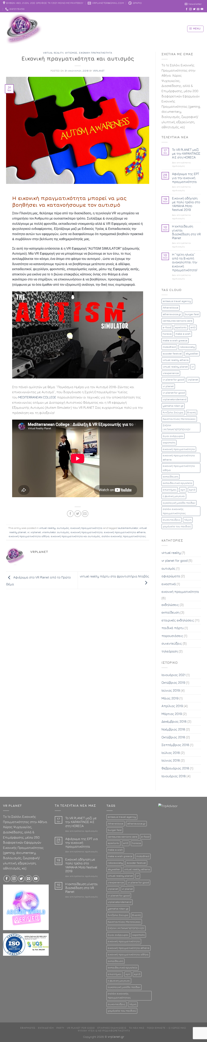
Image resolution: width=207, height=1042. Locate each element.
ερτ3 (192, 489)
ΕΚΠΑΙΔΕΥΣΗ (46, 1027)
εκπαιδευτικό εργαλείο (177, 483)
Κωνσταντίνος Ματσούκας (179, 418)
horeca (167, 333)
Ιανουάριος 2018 (174, 776)
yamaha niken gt (173, 405)
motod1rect (169, 346)
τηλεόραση (170, 651)
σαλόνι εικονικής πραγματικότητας (123, 536)
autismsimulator (128, 527)
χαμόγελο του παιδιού (177, 526)
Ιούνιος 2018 (171, 760)
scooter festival (172, 353)
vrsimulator (49, 532)
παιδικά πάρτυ (173, 628)
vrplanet (99, 70)
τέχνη (187, 519)
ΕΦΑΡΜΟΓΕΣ (28, 1027)
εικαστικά (169, 584)
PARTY (60, 1027)
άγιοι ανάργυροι (173, 436)
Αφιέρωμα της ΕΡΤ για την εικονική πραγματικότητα (185, 177)
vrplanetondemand (174, 399)
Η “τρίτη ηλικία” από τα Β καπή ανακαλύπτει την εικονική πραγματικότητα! (184, 262)
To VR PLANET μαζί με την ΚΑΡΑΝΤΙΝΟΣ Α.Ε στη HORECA (186, 153)
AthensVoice (170, 307)
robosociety (187, 346)
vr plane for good (173, 379)
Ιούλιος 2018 (171, 752)
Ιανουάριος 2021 (174, 675)
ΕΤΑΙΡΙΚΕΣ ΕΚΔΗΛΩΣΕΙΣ (111, 1027)
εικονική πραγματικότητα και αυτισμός (75, 536)
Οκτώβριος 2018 (173, 737)
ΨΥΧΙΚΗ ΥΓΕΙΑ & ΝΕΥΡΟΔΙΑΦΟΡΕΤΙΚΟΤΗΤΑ (104, 1030)
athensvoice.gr (172, 314)
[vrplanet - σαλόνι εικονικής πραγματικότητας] (33, 29)
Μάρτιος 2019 (172, 714)
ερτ (183, 489)
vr (28, 532)
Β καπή (191, 412)
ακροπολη (169, 442)
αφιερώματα (171, 576)
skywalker (192, 353)
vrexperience (171, 373)
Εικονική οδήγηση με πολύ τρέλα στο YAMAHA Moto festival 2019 (186, 204)
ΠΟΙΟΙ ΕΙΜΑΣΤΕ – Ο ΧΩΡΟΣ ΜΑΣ (166, 1027)
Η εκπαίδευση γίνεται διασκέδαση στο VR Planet (186, 232)
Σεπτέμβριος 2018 (175, 745)
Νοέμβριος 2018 (173, 729)
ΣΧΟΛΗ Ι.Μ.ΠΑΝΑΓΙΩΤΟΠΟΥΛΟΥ (176, 427)
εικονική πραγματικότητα (95, 52)
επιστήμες (170, 489)
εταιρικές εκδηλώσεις (178, 620)
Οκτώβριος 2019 (173, 682)
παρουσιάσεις (172, 636)
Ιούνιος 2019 (171, 690)
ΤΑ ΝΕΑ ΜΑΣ (136, 1027)
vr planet (168, 386)
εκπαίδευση (170, 476)
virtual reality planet (175, 366)
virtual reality (53, 52)
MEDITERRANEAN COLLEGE (37, 397)
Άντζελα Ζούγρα (173, 412)
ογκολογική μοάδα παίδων (179, 502)
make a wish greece (175, 340)
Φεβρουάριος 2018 (175, 768)
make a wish (183, 333)
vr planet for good (174, 392)
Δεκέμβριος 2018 (174, 721)
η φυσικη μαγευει (174, 496)
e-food (167, 327)
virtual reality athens (176, 360)
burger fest (192, 314)
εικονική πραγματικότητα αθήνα (29, 536)
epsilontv (181, 327)
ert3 (192, 327)
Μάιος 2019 (170, 698)
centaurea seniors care (177, 320)
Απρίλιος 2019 (172, 706)
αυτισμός (71, 52)
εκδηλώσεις (170, 604)
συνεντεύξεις (171, 519)
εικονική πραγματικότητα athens (125, 532)
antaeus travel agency (177, 301)
